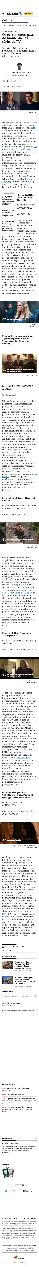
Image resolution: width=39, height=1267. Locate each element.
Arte (30, 26)
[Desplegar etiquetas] (35, 995)
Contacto (5, 1245)
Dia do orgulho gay (9, 31)
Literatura (11, 26)
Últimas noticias (8, 1084)
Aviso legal (23, 1245)
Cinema (4, 26)
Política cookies (31, 1245)
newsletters (7, 1139)
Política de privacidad (11, 1248)
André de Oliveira (20, 971)
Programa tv (6, 996)
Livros (19, 26)
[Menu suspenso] (4, 13)
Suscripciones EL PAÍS (27, 1248)
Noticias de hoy (30, 1250)
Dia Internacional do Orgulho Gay (19, 148)
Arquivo (5, 1164)
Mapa (19, 1248)
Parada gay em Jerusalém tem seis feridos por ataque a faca (8, 213)
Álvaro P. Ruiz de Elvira (19, 72)
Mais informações (7, 1006)
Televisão (15, 996)
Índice (23, 1250)
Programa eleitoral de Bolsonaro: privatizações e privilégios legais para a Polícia (17, 1109)
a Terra (32, 231)
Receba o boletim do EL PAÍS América (17, 947)
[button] (19, 312)
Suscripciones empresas (11, 1250)
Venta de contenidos (14, 1245)
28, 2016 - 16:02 (21, 75)
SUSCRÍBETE (28, 13)
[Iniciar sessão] (35, 13)
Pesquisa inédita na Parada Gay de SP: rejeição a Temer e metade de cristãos (23, 965)
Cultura (7, 20)
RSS (20, 1250)
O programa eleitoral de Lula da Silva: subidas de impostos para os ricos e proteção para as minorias (19, 1101)
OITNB (5, 914)
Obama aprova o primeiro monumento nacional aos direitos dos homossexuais (8, 226)
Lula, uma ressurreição (15, 1094)
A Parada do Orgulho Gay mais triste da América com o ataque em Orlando (8, 201)
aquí (33, 1010)
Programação (24, 996)
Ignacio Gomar (19, 986)
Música (25, 26)
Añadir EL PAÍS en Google (13, 86)
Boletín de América (10, 1144)
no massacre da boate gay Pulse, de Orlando (18, 591)
